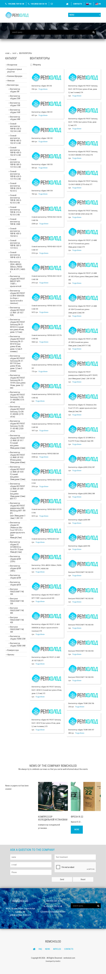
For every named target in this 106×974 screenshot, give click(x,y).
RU (90, 4)
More (76, 829)
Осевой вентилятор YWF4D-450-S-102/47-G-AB (16, 151)
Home (7, 53)
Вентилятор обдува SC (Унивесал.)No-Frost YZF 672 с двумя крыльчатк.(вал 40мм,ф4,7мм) (17, 530)
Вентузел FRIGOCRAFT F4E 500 (17, 629)
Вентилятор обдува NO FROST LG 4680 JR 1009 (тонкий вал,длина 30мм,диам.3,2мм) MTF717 (17, 491)
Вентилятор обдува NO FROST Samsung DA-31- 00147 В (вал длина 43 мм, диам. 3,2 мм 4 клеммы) (17, 344)
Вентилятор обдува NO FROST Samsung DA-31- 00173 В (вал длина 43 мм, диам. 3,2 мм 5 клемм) (17, 363)
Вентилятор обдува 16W (15, 111)
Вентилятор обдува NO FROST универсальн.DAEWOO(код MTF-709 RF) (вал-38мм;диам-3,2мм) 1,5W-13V (17, 510)
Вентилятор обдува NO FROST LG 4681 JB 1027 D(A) (17, 311)
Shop (14, 53)
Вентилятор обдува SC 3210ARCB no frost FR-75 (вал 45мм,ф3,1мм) (16, 547)
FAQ (40, 949)
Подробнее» (43, 89)
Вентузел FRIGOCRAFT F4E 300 (17, 591)
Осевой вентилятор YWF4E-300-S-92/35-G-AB (16, 199)
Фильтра (10, 80)
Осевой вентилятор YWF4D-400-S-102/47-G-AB (16, 139)
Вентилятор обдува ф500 (15, 576)
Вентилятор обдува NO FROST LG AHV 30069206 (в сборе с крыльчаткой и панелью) (17, 296)
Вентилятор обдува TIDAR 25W (17, 637)
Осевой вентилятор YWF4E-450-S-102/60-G (16, 232)
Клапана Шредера (14, 76)
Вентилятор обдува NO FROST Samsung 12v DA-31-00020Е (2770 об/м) (17, 411)
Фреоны (10, 654)
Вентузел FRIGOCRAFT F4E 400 (17, 610)
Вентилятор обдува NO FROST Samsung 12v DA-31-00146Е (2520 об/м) (17, 426)
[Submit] (93, 32)
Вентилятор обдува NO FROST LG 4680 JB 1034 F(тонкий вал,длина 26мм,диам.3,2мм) (17, 473)
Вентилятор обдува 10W (15, 104)
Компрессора (13, 650)
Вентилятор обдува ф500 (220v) (15, 559)
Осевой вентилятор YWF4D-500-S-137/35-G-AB (16, 163)
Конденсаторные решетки (14, 70)
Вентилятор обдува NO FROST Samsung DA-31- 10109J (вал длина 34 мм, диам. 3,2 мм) (17, 381)
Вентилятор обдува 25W (15, 97)
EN (99, 4)
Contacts (77, 4)
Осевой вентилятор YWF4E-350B (15, 221)
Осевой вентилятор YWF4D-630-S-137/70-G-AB (16, 175)
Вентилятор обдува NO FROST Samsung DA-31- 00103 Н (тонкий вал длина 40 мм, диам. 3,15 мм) (17, 325)
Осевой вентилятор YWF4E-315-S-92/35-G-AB (16, 211)
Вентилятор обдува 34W (15, 118)
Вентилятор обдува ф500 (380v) (15, 568)
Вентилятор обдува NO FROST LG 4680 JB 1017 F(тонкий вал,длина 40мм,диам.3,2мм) (17, 441)
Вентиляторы (13, 85)
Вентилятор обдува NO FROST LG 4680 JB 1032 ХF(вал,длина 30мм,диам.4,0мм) (17, 457)
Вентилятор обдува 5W (15, 90)
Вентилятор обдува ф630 (15, 583)
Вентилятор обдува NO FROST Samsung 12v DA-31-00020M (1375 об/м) (17, 397)
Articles (57, 949)
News (47, 949)
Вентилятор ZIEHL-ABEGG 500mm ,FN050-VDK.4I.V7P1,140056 (17, 267)
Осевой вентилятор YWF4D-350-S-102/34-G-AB (16, 127)
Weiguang (37, 64)
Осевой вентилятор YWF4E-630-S (15, 255)
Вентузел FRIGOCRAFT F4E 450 (17, 620)
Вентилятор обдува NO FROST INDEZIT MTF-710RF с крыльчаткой (17, 281)
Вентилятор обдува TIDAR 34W (17, 644)
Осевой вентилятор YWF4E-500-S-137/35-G (16, 244)
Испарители (12, 65)
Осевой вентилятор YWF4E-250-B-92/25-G (16, 187)
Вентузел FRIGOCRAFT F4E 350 (17, 601)
